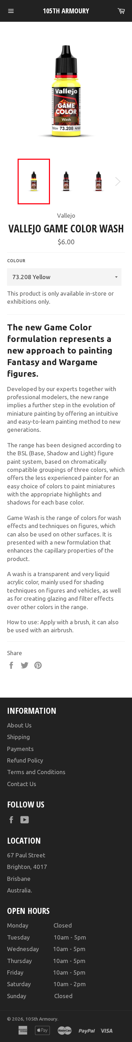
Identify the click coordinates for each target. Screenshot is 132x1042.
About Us (19, 725)
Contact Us (21, 783)
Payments (20, 748)
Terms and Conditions (36, 772)
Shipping (18, 736)
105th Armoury (66, 10)
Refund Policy (25, 760)
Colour (16, 260)
